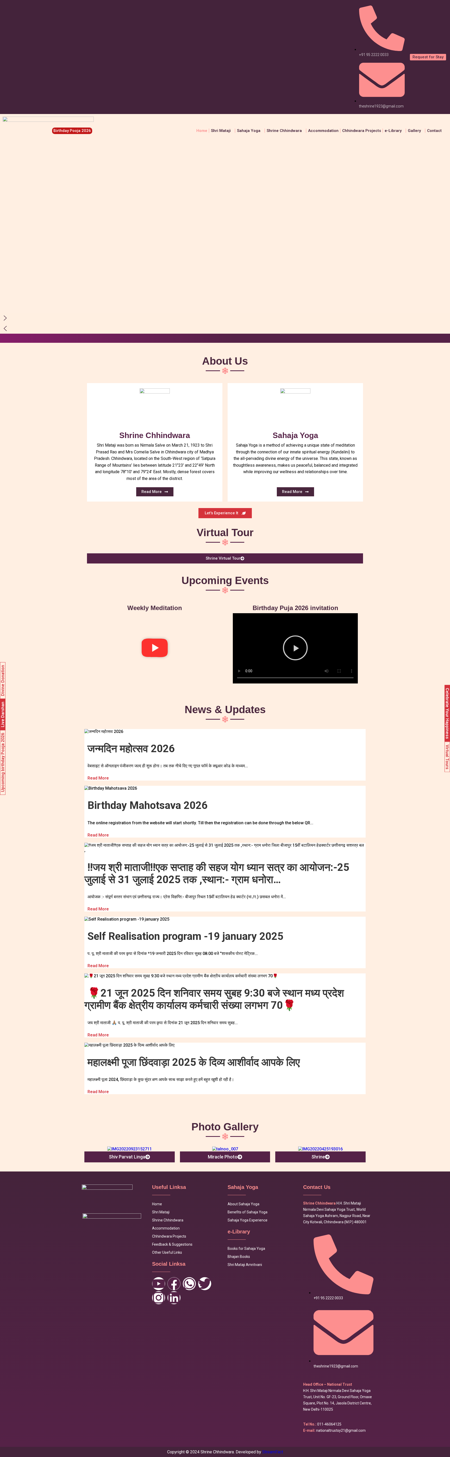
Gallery (414, 130)
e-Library (393, 130)
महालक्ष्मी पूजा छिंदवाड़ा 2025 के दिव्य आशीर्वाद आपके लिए (194, 1062)
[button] (222, 131)
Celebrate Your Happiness (447, 713)
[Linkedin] (173, 1297)
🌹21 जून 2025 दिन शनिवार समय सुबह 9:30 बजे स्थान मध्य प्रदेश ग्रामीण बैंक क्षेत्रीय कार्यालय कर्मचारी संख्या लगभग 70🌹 (214, 999)
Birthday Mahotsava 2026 (148, 805)
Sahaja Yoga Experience (247, 1220)
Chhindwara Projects (361, 130)
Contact (434, 130)
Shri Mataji (161, 1212)
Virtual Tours (447, 757)
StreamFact (272, 1451)
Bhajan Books (239, 1257)
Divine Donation (2, 680)
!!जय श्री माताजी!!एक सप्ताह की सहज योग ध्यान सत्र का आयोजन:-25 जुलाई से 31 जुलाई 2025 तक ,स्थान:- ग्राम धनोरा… (216, 873)
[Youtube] (158, 1283)
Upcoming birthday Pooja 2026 (2, 762)
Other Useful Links (167, 1252)
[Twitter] (204, 1283)
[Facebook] (173, 1283)
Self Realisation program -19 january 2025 (185, 936)
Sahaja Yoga (248, 130)
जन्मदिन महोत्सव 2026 (131, 749)
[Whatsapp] (189, 1283)
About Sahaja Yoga (243, 1204)
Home (201, 130)
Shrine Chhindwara (284, 130)
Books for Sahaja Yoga (246, 1248)
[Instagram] (158, 1297)
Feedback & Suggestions (172, 1244)
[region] (225, 240)
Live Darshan (2, 714)
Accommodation (323, 130)
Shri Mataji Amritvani (245, 1265)
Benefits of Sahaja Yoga (247, 1212)
